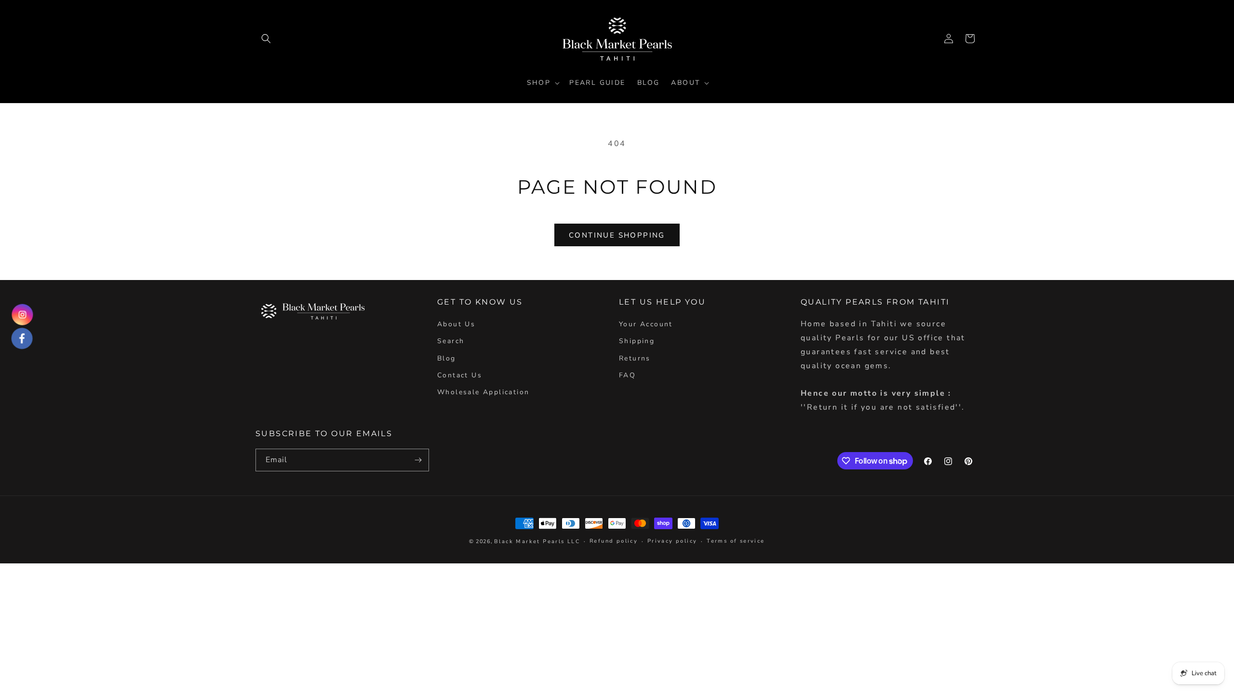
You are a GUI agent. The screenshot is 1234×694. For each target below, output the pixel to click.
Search (450, 341)
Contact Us (459, 375)
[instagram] (22, 314)
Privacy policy (672, 541)
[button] (266, 38)
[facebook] (22, 338)
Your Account (646, 324)
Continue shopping (617, 235)
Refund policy (614, 541)
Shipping (637, 341)
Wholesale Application (483, 392)
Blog (446, 358)
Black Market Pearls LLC (537, 541)
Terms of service (736, 541)
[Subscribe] (418, 460)
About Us (456, 324)
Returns (635, 358)
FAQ (627, 375)
